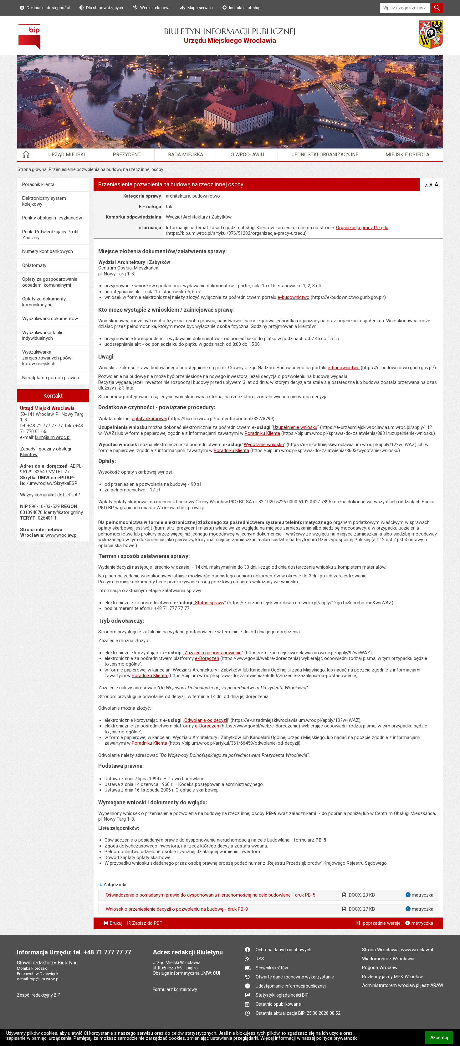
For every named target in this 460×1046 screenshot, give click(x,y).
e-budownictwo (293, 297)
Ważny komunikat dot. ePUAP (50, 495)
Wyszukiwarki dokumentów (50, 318)
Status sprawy (209, 603)
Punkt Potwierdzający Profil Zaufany (50, 234)
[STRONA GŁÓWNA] (26, 154)
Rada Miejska (185, 155)
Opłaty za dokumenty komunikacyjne (44, 301)
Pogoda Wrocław (379, 967)
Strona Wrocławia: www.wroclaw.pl (397, 950)
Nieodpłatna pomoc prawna (50, 377)
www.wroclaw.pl (61, 535)
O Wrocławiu (247, 155)
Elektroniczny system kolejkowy (44, 201)
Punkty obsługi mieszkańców (52, 218)
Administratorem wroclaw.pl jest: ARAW (402, 985)
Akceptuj (441, 1037)
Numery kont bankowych (47, 251)
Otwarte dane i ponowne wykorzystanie (295, 976)
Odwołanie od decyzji (206, 720)
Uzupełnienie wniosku (295, 427)
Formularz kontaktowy (175, 989)
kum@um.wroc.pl (52, 437)
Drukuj (116, 923)
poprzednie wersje (381, 923)
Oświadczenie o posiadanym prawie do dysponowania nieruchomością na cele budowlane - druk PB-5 (210, 895)
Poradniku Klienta (262, 433)
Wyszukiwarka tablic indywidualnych (43, 335)
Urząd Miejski (67, 155)
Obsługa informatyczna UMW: (186, 973)
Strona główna (32, 169)
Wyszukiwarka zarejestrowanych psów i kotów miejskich (48, 357)
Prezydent (127, 155)
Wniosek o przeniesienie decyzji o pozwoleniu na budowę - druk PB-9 (177, 909)
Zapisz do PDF (147, 923)
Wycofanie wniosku (264, 444)
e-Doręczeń (207, 658)
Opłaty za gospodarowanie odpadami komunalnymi (49, 282)
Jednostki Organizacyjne (325, 155)
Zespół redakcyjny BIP (38, 995)
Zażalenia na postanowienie (213, 653)
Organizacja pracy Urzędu (362, 227)
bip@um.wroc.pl (44, 979)
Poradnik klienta (38, 184)
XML (411, 186)
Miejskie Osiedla (407, 155)
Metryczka (422, 923)
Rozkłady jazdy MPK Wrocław (392, 976)
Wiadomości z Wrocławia (388, 959)
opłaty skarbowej (149, 418)
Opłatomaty (34, 265)
